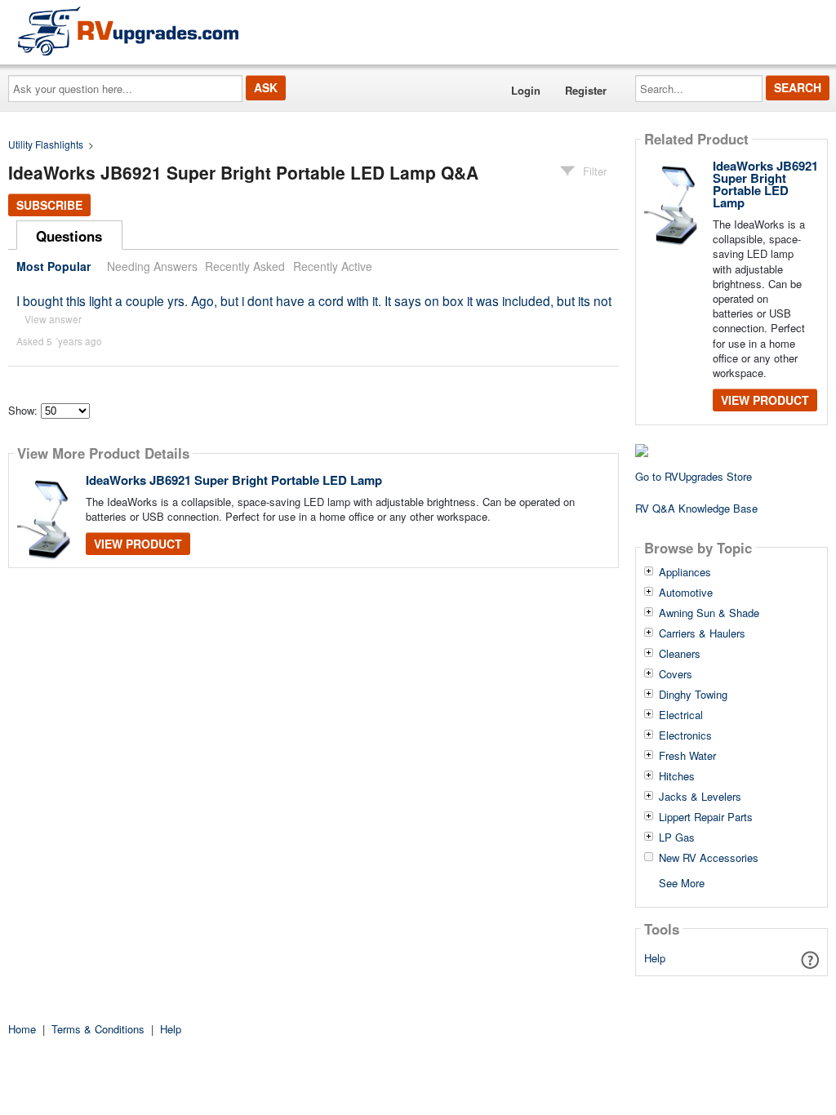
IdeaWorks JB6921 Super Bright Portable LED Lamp (234, 480)
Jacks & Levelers (700, 796)
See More (682, 882)
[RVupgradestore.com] (128, 30)
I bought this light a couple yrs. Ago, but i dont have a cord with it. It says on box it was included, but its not (313, 300)
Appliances (685, 572)
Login (525, 90)
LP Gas (677, 837)
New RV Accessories (708, 858)
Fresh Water (687, 756)
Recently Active (332, 266)
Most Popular (53, 266)
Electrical (681, 715)
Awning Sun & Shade (709, 613)
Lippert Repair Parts (706, 817)
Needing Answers (152, 266)
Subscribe (49, 205)
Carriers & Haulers (702, 633)
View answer (53, 319)
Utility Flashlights (45, 144)
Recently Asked (245, 266)
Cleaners (679, 654)
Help (654, 958)
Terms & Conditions (98, 1029)
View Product (138, 543)
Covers (675, 674)
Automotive (686, 592)
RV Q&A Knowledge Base (696, 508)
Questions (69, 236)
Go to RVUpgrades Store (693, 476)
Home (22, 1029)
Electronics (685, 735)
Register (586, 90)
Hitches (677, 776)
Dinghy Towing (693, 694)
